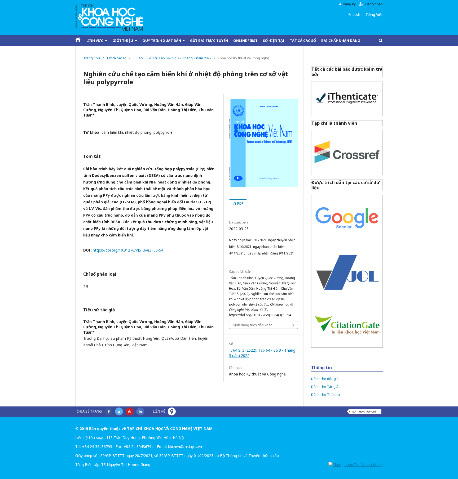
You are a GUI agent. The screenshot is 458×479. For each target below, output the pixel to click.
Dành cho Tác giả (324, 386)
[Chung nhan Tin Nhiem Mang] (355, 464)
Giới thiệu (123, 40)
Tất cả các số (303, 40)
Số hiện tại (273, 40)
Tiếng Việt (374, 14)
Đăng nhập (374, 4)
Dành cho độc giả (324, 378)
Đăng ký (349, 4)
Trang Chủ (91, 58)
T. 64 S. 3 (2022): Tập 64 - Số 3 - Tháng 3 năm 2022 (172, 58)
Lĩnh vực (95, 40)
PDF (239, 203)
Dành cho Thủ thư (325, 394)
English (354, 14)
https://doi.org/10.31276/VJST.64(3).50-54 (128, 250)
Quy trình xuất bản (162, 40)
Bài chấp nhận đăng (340, 40)
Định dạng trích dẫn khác (252, 325)
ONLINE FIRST (245, 40)
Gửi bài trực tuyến (209, 40)
